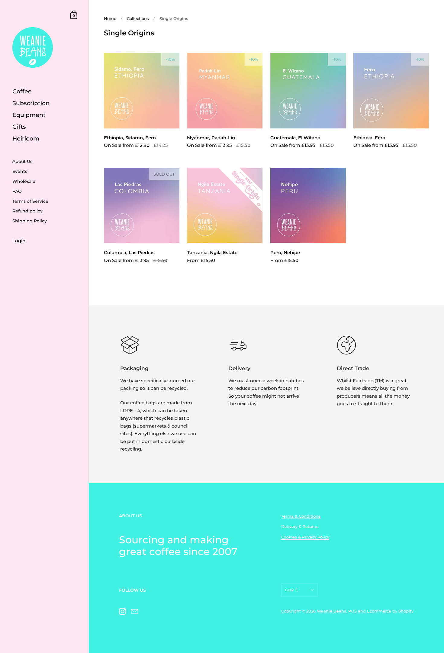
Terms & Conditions (300, 516)
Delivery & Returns (299, 526)
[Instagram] (122, 611)
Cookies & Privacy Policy (305, 537)
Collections (138, 18)
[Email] (134, 611)
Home (110, 18)
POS (352, 611)
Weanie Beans (331, 611)
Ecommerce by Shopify (390, 611)
